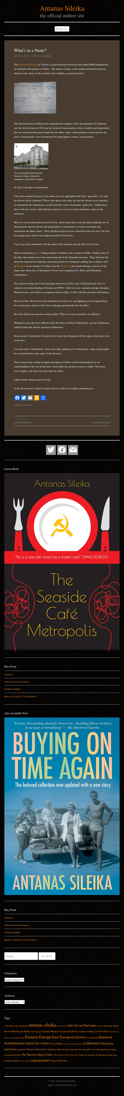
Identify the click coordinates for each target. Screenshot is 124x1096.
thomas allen (112, 1055)
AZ (74, 1085)
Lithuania (91, 1043)
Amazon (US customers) (16, 681)
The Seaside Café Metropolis (96, 1055)
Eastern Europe (38, 1037)
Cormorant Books (69, 1031)
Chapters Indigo (12, 688)
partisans (52, 1049)
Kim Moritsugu (77, 1044)
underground (40, 1060)
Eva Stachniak (92, 1037)
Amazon (8, 674)
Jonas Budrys (57, 1043)
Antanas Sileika (62, 8)
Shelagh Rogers (103, 1049)
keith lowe (68, 1044)
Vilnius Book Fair (58, 1060)
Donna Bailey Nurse (17, 1038)
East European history (69, 1037)
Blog (29, 405)
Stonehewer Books (12, 1054)
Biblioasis (100, 1026)
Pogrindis (74, 1049)
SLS (38, 252)
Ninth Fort (65, 266)
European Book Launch (101, 421)
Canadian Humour (50, 1031)
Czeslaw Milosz (102, 1031)
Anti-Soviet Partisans (81, 1025)
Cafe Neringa (35, 1031)
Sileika (113, 1049)
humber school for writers (32, 1043)
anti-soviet (61, 1025)
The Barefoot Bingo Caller (37, 1054)
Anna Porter (9, 1025)
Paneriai (21, 266)
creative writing (86, 1031)
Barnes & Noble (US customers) (20, 696)
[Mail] (73, 450)
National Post (41, 1049)
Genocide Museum (28, 64)
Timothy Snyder (11, 1060)
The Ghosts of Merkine (23, 421)
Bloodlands (108, 1025)
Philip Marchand (63, 1049)
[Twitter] (51, 450)
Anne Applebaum (21, 1025)
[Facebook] (62, 450)
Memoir (30, 1049)
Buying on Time (20, 1031)
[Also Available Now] (62, 894)
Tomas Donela (25, 1061)
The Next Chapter (77, 1055)
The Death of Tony (61, 1054)
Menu (64, 29)
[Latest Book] (62, 650)
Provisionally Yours (87, 1049)
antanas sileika (42, 1025)
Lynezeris (21, 1049)
